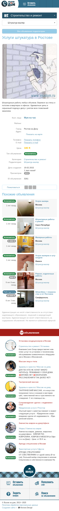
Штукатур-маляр (31, 162)
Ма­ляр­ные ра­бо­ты (43, 237)
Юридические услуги (27, 408)
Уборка (22, 429)
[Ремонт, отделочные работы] (25, 280)
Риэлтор (41, 408)
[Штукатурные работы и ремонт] (25, 226)
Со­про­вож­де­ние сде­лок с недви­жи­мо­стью (36, 403)
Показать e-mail (31, 142)
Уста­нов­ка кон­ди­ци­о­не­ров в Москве (35, 341)
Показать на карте (34, 134)
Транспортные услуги (28, 449)
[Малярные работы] (25, 244)
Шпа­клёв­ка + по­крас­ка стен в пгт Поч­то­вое (45, 293)
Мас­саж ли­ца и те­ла (28, 361)
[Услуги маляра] (25, 208)
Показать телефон (32, 140)
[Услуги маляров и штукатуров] (25, 262)
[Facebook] (26, 187)
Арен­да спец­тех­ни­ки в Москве (32, 444)
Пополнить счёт (44, 483)
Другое (41, 449)
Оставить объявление (14, 483)
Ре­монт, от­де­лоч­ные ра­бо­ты (44, 275)
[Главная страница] (9, 4)
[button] (29, 470)
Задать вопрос (14, 494)
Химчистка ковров (33, 429)
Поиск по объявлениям (44, 494)
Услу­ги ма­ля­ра (41, 201)
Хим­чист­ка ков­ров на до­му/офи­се (34, 423)
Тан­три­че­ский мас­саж (28, 382)
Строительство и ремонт (35, 159)
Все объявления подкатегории (31, 31)
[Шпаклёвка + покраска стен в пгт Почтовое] (25, 299)
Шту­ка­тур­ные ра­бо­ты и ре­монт (44, 220)
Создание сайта (8, 508)
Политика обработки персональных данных (20, 505)
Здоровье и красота (27, 367)
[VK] (34, 187)
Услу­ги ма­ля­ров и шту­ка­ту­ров (45, 257)
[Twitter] (30, 187)
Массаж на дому (44, 367)
